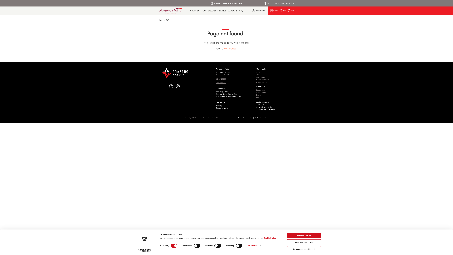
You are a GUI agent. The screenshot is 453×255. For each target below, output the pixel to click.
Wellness (213, 11)
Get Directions (221, 83)
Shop (192, 11)
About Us (260, 105)
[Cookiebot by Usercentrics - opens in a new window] (144, 250)
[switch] (197, 246)
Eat (198, 11)
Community (233, 11)
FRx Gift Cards (261, 82)
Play (204, 11)
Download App (279, 3)
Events (258, 95)
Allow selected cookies (304, 242)
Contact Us (220, 103)
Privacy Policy (247, 118)
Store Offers (261, 93)
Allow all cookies (304, 235)
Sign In (269, 3)
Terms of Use (236, 118)
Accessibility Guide (264, 107)
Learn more (290, 3)
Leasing (219, 105)
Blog (257, 98)
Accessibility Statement (265, 110)
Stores (258, 72)
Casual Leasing (222, 108)
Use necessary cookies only (304, 249)
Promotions (260, 90)
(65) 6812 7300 (221, 79)
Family (222, 11)
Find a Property (262, 102)
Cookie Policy (270, 238)
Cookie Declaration (261, 118)
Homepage (230, 48)
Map (258, 75)
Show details (252, 246)
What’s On (260, 87)
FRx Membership (262, 80)
